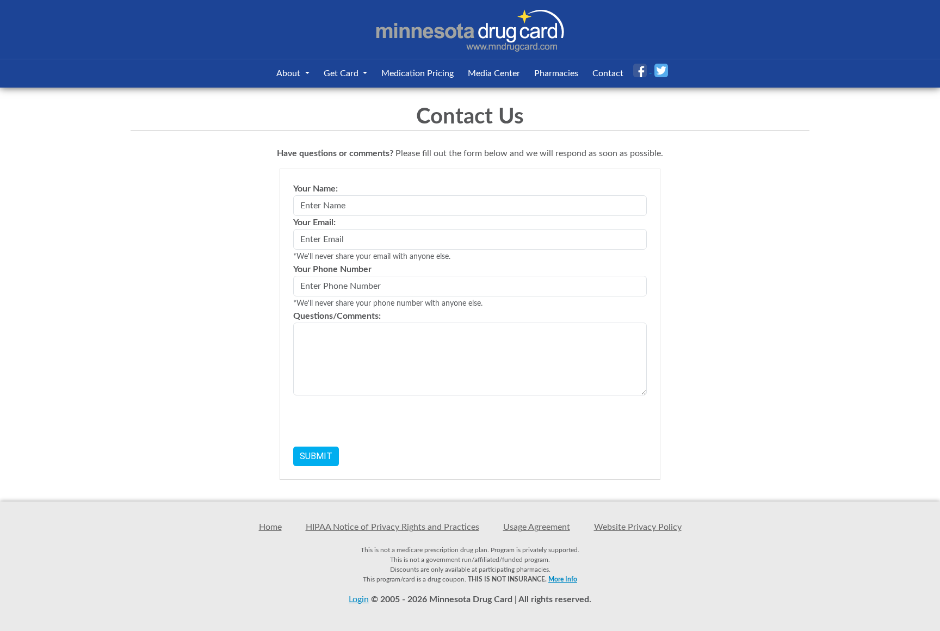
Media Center (494, 73)
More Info (562, 579)
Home (270, 527)
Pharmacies (556, 73)
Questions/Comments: (337, 316)
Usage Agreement (536, 527)
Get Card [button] (342, 73)
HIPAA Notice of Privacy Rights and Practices (392, 527)
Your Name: (315, 188)
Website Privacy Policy (638, 527)
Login (359, 599)
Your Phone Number (332, 269)
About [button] (289, 73)
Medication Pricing (417, 73)
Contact (607, 73)
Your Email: (314, 222)
